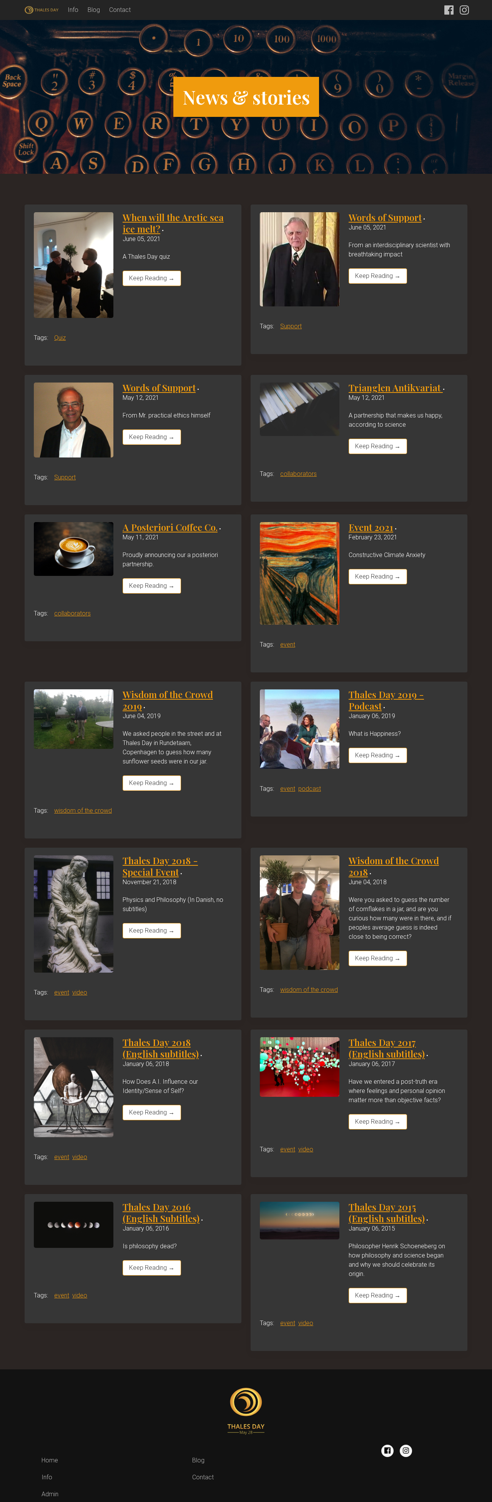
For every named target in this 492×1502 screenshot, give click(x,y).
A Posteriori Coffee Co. (170, 527)
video (79, 992)
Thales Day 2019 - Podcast (386, 700)
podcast (309, 788)
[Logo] (41, 10)
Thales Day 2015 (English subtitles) (387, 1212)
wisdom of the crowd (83, 810)
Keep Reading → (152, 278)
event (287, 644)
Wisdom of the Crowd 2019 (168, 700)
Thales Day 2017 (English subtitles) (387, 1048)
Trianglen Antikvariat (396, 387)
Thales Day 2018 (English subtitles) (161, 1048)
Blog (94, 9)
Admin (50, 1494)
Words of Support (385, 217)
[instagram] (406, 1451)
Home (50, 1460)
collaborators (298, 473)
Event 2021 (371, 527)
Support (291, 326)
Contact (120, 9)
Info (73, 9)
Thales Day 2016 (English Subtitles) (161, 1212)
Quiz (60, 337)
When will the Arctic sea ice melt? (173, 223)
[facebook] (387, 1451)
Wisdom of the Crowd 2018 (394, 866)
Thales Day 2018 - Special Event (160, 866)
